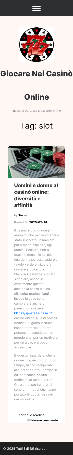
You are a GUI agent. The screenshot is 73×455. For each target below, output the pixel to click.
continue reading (31, 415)
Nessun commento (44, 420)
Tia (20, 215)
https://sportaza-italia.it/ (33, 313)
